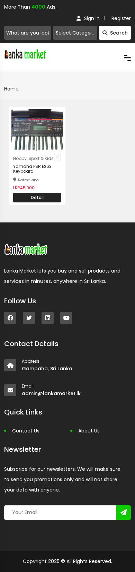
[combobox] (75, 33)
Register (121, 18)
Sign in (92, 18)
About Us (89, 430)
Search (119, 32)
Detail (37, 197)
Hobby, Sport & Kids (33, 158)
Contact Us (25, 430)
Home (11, 88)
